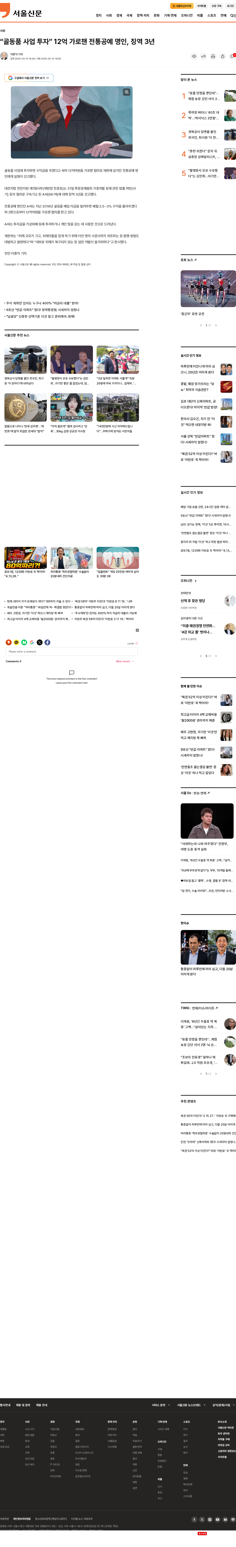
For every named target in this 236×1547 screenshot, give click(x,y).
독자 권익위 (223, 1433)
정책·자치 (143, 15)
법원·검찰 (29, 1435)
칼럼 (160, 1455)
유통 (52, 1452)
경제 (119, 15)
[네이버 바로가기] (225, 1520)
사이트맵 (222, 1457)
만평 (160, 1466)
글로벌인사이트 (83, 1476)
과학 (27, 1452)
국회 (2, 1435)
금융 (52, 1441)
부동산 (53, 1435)
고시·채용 (112, 1446)
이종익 (14, 54)
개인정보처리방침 (22, 1518)
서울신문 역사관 (226, 1427)
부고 (160, 1498)
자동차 (53, 1446)
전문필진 (162, 1460)
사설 (160, 1449)
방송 (185, 1472)
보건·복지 (29, 1464)
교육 (27, 1446)
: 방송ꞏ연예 (193, 793)
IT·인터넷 (55, 1464)
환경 (27, 1441)
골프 (185, 1441)
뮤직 (185, 1490)
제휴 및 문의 (23, 1405)
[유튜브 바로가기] (218, 1520)
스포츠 (211, 15)
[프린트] (213, 56)
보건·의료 (29, 1458)
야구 (185, 1429)
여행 (135, 1464)
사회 (109, 15)
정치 (99, 15)
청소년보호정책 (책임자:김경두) (51, 1518)
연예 (223, 15)
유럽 (77, 1464)
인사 (160, 1486)
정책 (52, 1470)
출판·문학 (137, 1446)
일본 (77, 1441)
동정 (160, 1492)
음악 (135, 1429)
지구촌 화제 (81, 1470)
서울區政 (112, 1441)
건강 (135, 1470)
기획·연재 (170, 15)
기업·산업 (54, 1429)
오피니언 (187, 15)
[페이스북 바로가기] (194, 1520)
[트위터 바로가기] (202, 1520)
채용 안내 (41, 1405)
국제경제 (79, 1429)
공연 (135, 1488)
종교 (135, 1458)
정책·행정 (112, 1429)
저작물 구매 (223, 1439)
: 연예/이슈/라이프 (197, 1008)
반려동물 (137, 1476)
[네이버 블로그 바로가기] (233, 1520)
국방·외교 (4, 1446)
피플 (200, 15)
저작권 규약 (223, 1445)
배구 (185, 1452)
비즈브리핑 (55, 1476)
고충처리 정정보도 (227, 1451)
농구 (185, 1446)
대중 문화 (137, 1452)
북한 (2, 1441)
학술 (135, 1435)
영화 (135, 1482)
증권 (52, 1458)
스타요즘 (187, 1496)
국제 (129, 15)
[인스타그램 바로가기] (210, 1520)
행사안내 (5, 1405)
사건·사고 (29, 1429)
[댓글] (232, 56)
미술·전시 (137, 1441)
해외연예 (187, 1484)
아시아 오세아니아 (84, 1452)
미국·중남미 (81, 1458)
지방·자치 (112, 1435)
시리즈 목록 (163, 1429)
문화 (157, 15)
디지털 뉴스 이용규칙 (81, 1518)
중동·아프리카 (82, 1446)
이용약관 (4, 1518)
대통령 (3, 1429)
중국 (77, 1435)
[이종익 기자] (4, 56)
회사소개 (222, 1421)
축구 (185, 1435)
